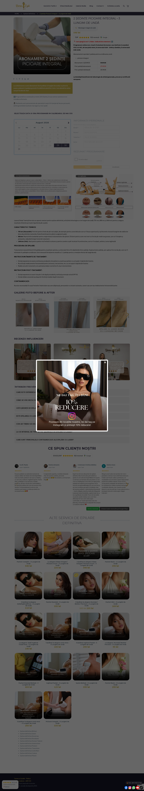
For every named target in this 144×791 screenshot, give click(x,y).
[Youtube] (137, 788)
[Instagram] (130, 788)
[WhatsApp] (133, 788)
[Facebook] (126, 788)
